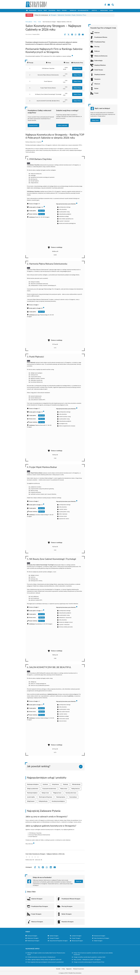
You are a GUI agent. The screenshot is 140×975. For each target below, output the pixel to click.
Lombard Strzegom (76, 935)
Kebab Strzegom (98, 940)
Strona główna (29, 21)
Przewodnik (104, 10)
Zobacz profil (41, 210)
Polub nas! (78, 881)
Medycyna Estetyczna (100, 56)
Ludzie (111, 10)
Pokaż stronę (41, 418)
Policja (40, 10)
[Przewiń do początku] (136, 971)
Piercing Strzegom (67, 906)
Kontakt (58, 968)
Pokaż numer (41, 422)
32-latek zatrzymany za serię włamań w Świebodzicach (41, 957)
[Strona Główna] (27, 10)
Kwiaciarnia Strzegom (99, 935)
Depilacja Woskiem (100, 65)
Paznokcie (97, 79)
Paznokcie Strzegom (68, 921)
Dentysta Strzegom (32, 935)
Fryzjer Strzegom (36, 914)
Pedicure (97, 51)
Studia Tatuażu (98, 70)
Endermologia (98, 60)
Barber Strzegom (67, 914)
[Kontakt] (109, 5)
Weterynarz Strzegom (32, 938)
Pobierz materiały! (62, 125)
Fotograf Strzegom (54, 938)
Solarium (97, 32)
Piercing (96, 46)
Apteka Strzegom (54, 935)
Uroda (39, 21)
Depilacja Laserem (99, 74)
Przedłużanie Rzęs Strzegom (39, 906)
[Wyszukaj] (112, 4)
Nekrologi (73, 10)
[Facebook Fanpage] (105, 5)
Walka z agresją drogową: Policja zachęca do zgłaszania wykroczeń (44, 959)
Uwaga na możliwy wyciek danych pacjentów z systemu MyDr (89, 957)
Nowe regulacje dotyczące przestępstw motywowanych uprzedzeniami (45, 962)
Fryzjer (96, 93)
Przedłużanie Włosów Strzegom (71, 898)
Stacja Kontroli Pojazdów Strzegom (59, 940)
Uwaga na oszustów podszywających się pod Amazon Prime (89, 962)
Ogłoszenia (51, 10)
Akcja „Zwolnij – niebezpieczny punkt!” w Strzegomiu (87, 959)
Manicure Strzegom (37, 921)
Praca (58, 10)
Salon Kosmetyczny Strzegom (101, 938)
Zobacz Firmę (77, 68)
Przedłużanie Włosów (100, 37)
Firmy (45, 10)
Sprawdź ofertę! (33, 125)
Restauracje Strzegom (77, 940)
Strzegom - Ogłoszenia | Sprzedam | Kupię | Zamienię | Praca (68, 15)
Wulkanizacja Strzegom (33, 940)
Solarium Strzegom (36, 898)
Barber (96, 88)
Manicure (97, 84)
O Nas (63, 968)
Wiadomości (32, 10)
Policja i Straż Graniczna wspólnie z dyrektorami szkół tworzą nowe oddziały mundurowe (93, 953)
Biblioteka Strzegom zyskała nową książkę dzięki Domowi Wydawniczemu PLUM (46, 953)
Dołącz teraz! (95, 120)
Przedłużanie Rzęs (99, 42)
